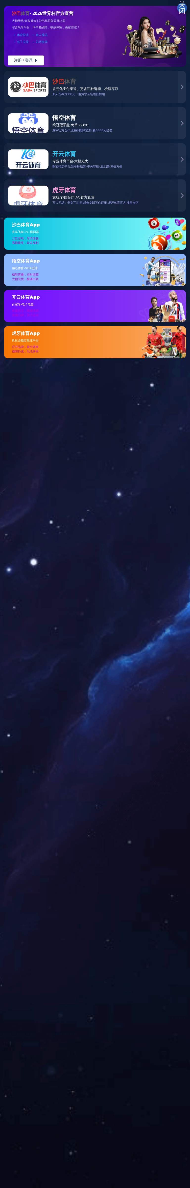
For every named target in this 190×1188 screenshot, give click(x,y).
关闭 (182, 8)
